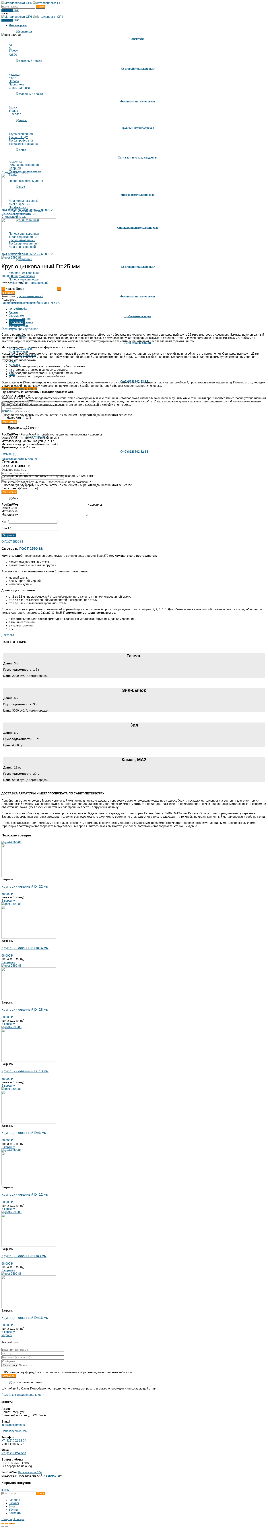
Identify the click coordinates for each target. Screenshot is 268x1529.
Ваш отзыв (9, 515)
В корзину (8, 292)
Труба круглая (18, 325)
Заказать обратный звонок (19, 388)
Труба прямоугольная (23, 328)
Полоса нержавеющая (24, 279)
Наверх (19, 1519)
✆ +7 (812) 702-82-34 (134, 451)
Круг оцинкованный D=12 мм (24, 1194)
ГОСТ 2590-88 (35, 437)
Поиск (40, 6)
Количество (14, 288)
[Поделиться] (6, 1523)
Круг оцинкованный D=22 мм (21, 254)
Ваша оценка (10, 488)
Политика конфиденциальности (22, 1394)
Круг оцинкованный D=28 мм (21, 209)
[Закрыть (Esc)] (2, 1523)
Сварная (15, 168)
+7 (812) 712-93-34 (13, 1453)
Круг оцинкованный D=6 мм (23, 1133)
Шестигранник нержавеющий (28, 282)
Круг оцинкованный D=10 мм (24, 1071)
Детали (13, 312)
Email (6, 528)
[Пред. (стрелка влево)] (2, 1526)
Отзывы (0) (16, 315)
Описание (15, 309)
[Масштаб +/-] (13, 1523)
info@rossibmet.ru (13, 1424)
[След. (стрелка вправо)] (6, 1526)
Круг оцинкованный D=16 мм (24, 1318)
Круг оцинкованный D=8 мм (23, 1256)
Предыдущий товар (14, 172)
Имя (5, 521)
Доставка (17, 322)
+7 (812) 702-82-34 (13, 1440)
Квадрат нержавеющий (24, 272)
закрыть (6, 1335)
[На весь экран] (10, 1523)
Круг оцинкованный (30, 296)
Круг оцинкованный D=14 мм (24, 948)
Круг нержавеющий (22, 276)
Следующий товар (13, 216)
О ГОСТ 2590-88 (12, 541)
